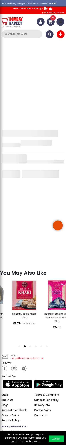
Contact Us (41, 415)
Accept (56, 438)
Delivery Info (42, 405)
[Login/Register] (41, 22)
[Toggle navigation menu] (60, 22)
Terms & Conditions (47, 395)
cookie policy (32, 441)
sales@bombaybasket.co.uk (27, 358)
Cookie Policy (42, 410)
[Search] (50, 34)
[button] (57, 225)
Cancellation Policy (46, 400)
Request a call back (14, 410)
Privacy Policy (10, 415)
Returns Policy (10, 420)
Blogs (5, 405)
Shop (5, 395)
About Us (7, 400)
